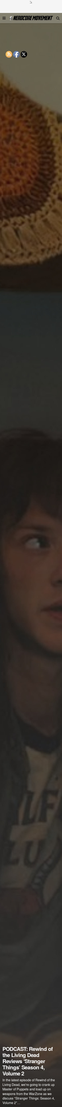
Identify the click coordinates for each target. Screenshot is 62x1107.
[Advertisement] (31, 8)
